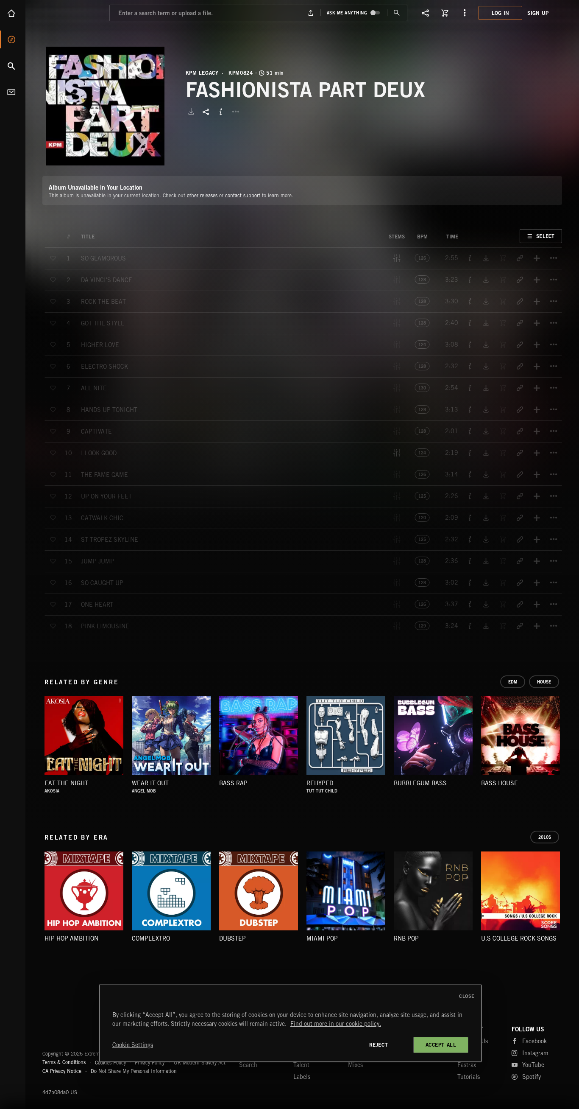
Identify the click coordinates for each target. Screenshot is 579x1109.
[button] (105, 106)
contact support (242, 195)
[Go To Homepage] (71, 12)
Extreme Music (75, 1033)
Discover (12, 39)
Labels (301, 1076)
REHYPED (319, 783)
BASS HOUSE (499, 783)
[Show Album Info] (220, 111)
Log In (500, 13)
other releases (202, 195)
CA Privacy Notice (61, 1071)
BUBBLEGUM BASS (420, 783)
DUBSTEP (232, 938)
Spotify (531, 1076)
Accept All (441, 1045)
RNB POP (406, 938)
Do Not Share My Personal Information (134, 1071)
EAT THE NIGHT (66, 783)
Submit (397, 13)
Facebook (534, 1041)
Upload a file (310, 13)
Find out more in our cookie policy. (335, 1023)
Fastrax (466, 1064)
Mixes (355, 1064)
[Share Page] (425, 12)
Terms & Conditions (64, 1062)
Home (12, 13)
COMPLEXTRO (151, 938)
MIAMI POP (322, 938)
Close (467, 996)
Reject (378, 1045)
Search (12, 66)
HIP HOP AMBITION (71, 938)
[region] (290, 1023)
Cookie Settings (132, 1045)
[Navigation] (464, 12)
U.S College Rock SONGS (519, 938)
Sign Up (537, 13)
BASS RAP (233, 783)
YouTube (533, 1064)
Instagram (535, 1053)
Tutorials (468, 1076)
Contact (12, 92)
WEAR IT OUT (150, 783)
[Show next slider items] (568, 740)
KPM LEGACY (202, 73)
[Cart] (445, 12)
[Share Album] (206, 111)
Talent (301, 1064)
